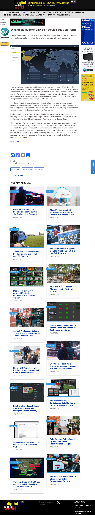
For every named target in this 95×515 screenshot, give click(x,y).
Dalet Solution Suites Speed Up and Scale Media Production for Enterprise (62, 441)
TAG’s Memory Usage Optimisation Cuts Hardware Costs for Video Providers (62, 403)
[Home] (5, 12)
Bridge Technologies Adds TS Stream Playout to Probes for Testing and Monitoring (63, 327)
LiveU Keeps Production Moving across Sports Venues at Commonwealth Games (63, 366)
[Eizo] (88, 60)
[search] (54, 15)
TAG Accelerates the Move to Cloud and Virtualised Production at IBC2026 (63, 478)
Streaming (39, 169)
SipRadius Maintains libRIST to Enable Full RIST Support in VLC (26, 444)
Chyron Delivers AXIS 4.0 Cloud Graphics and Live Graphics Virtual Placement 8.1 (26, 484)
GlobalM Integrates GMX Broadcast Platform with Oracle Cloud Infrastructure (62, 212)
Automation (27, 169)
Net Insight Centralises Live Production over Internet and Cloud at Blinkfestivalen (26, 370)
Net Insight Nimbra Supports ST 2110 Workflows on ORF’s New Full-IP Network (62, 250)
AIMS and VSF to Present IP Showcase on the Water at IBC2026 (62, 289)
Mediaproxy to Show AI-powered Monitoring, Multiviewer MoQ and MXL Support (24, 294)
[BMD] (27, 22)
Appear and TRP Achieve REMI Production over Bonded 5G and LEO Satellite (26, 254)
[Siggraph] (88, 87)
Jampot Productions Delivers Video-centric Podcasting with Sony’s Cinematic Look (26, 333)
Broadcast (15, 169)
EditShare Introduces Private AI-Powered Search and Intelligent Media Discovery (26, 408)
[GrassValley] (4, 33)
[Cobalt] (88, 32)
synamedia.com (16, 142)
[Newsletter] (4, 44)
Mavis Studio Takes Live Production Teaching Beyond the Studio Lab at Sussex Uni (25, 211)
